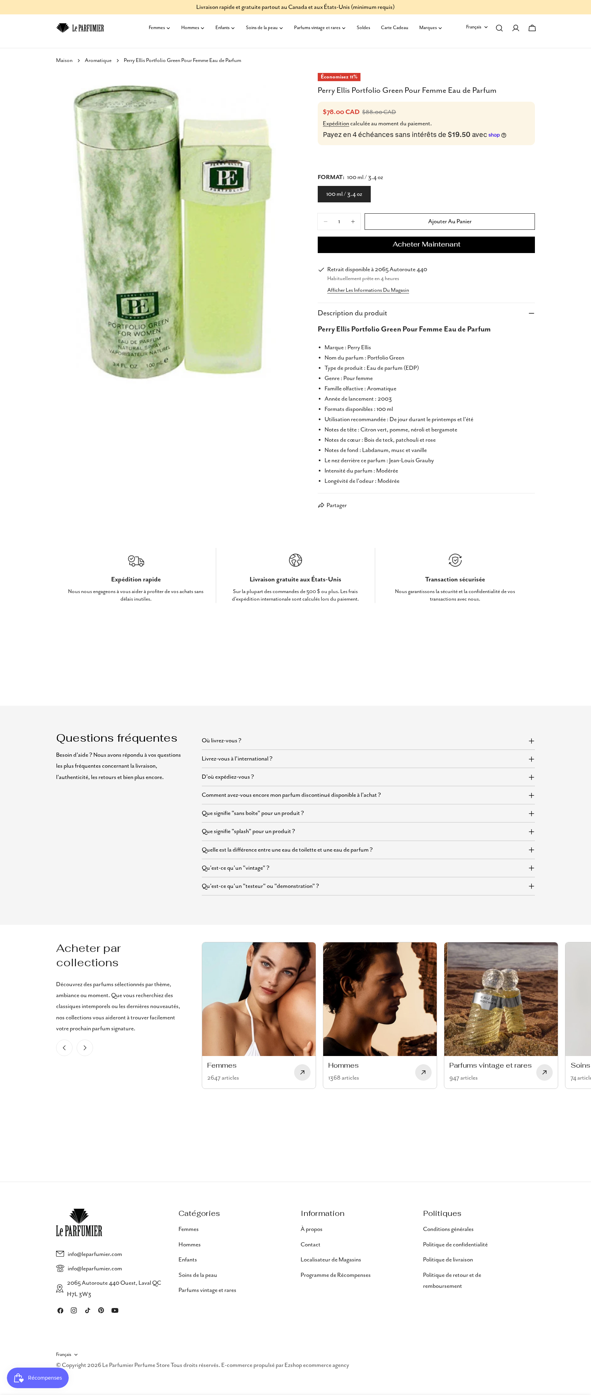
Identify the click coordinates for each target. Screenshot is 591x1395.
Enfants (188, 1259)
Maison (64, 61)
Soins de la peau (198, 1274)
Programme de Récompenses (336, 1274)
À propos (312, 1229)
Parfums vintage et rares (207, 1289)
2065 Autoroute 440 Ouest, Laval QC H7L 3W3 (114, 1288)
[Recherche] (499, 28)
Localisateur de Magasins (331, 1259)
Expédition (336, 123)
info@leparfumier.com (95, 1254)
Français (473, 27)
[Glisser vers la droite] (85, 1048)
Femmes (189, 1229)
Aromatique (98, 61)
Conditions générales (448, 1229)
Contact (310, 1244)
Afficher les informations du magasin (368, 290)
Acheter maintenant (426, 244)
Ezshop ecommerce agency (317, 1365)
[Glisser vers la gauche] (64, 1048)
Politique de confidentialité (455, 1244)
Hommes (190, 1244)
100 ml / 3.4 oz (344, 194)
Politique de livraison (448, 1259)
